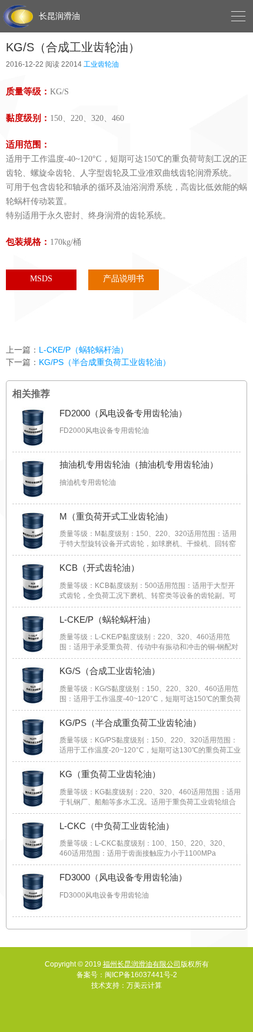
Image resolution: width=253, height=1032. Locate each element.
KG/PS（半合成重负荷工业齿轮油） (105, 362)
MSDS (41, 278)
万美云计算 (144, 985)
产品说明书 (123, 278)
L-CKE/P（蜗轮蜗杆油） (83, 349)
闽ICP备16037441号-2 (141, 975)
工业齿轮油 (101, 64)
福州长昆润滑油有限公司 (142, 964)
